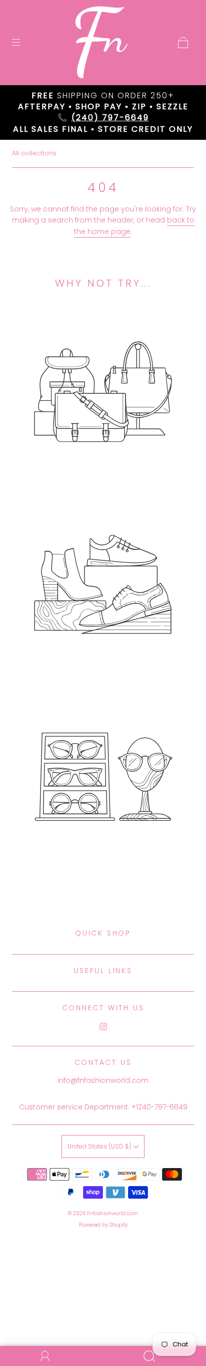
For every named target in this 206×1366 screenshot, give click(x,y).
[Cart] (183, 43)
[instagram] (103, 1027)
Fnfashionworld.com (112, 1213)
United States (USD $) (100, 1146)
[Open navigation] (23, 42)
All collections (34, 153)
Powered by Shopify (103, 1225)
